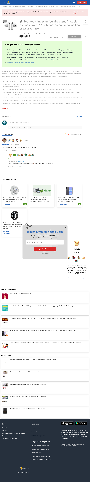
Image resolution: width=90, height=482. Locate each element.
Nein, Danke (45, 253)
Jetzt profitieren (45, 249)
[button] (45, 231)
